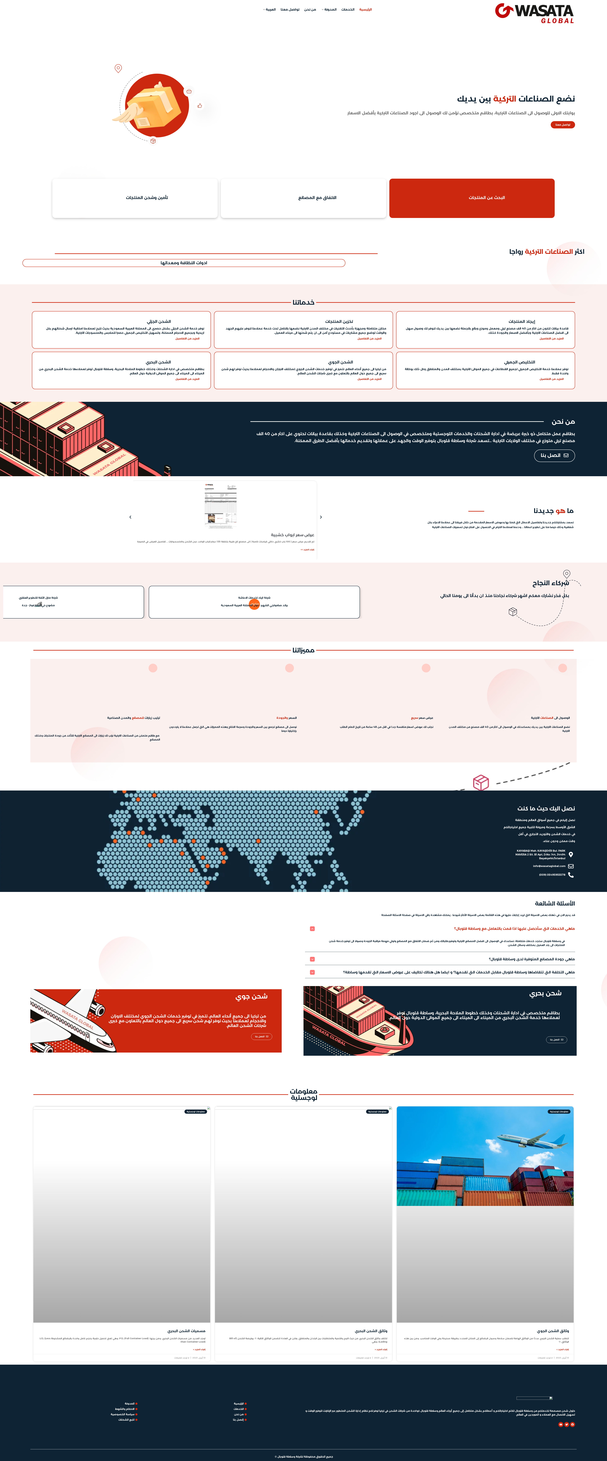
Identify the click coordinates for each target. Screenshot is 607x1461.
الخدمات (348, 9)
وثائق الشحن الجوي (553, 1331)
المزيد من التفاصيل (552, 338)
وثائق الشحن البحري (371, 1331)
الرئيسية (365, 9)
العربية (271, 9)
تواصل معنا (290, 9)
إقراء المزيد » (563, 1349)
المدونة (330, 9)
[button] (130, 517)
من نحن (310, 9)
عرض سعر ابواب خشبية (292, 535)
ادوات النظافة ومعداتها (184, 262)
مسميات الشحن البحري (186, 1331)
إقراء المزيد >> (307, 549)
